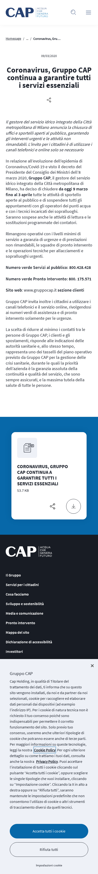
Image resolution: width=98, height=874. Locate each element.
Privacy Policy (47, 761)
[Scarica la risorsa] (73, 506)
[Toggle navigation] (88, 12)
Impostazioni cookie (49, 865)
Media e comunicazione (24, 613)
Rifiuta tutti (49, 849)
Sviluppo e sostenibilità (25, 603)
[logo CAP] (29, 551)
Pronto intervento (20, 622)
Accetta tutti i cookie (49, 831)
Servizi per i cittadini (22, 584)
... (27, 39)
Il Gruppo (13, 575)
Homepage (13, 38)
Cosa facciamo (17, 594)
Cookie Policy (44, 750)
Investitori (14, 651)
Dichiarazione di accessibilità (29, 641)
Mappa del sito (17, 632)
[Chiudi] (92, 665)
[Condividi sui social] (49, 100)
